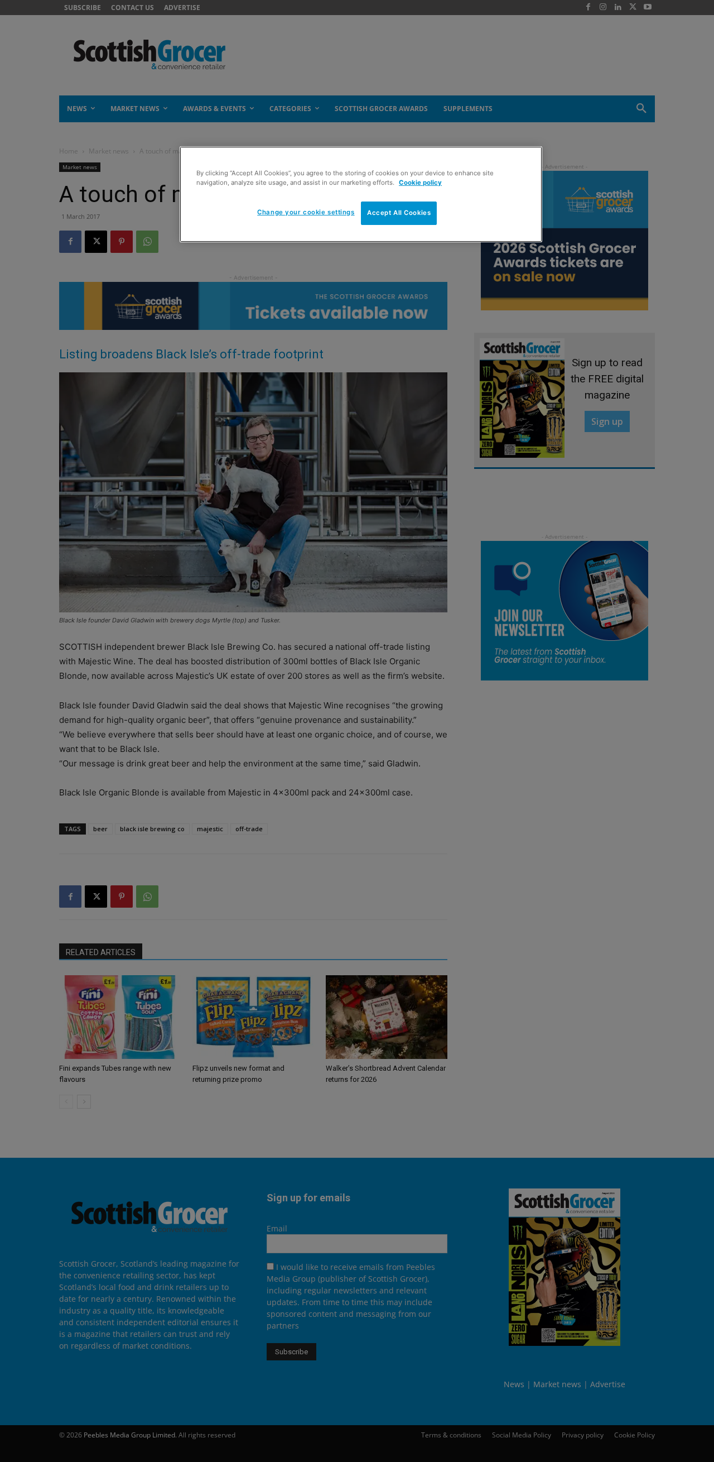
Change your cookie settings (305, 212)
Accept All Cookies (399, 213)
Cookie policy (420, 182)
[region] (361, 194)
